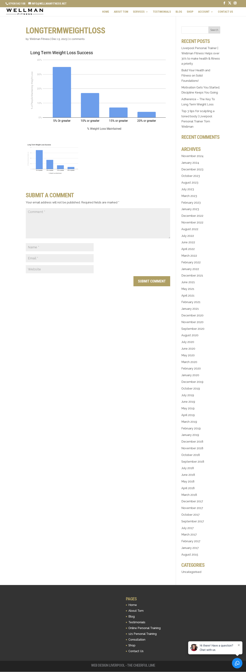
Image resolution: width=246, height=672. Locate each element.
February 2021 (190, 302)
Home (105, 11)
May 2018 (187, 481)
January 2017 (190, 548)
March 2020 (189, 362)
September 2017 (192, 521)
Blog (179, 11)
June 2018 (188, 475)
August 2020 (189, 335)
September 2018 (192, 461)
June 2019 (188, 401)
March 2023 (189, 196)
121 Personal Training (142, 634)
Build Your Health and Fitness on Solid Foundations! (195, 75)
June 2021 (188, 282)
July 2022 (187, 236)
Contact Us (225, 11)
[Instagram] (235, 4)
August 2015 (189, 554)
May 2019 (187, 408)
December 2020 (192, 315)
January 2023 (190, 209)
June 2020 (188, 348)
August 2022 (189, 229)
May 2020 (188, 355)
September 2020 (192, 328)
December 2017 (192, 501)
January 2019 (190, 435)
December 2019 (192, 382)
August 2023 (189, 182)
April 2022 (188, 249)
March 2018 (189, 495)
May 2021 (187, 289)
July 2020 (187, 342)
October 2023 (190, 176)
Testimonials (162, 11)
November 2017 (192, 508)
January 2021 (190, 308)
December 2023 (192, 169)
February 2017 (190, 541)
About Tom (121, 11)
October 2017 (190, 514)
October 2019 (190, 388)
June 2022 (188, 242)
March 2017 (189, 534)
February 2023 (191, 202)
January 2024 (190, 162)
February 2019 (191, 428)
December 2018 (192, 441)
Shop (190, 11)
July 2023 (187, 189)
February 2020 (191, 368)
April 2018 (188, 488)
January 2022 (190, 269)
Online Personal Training (144, 628)
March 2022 (189, 255)
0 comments (77, 39)
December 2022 (192, 216)
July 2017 (187, 528)
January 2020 (190, 375)
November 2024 (192, 156)
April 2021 (187, 295)
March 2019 (189, 421)
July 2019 (187, 395)
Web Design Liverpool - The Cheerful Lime (123, 665)
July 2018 (187, 468)
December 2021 (192, 275)
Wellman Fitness (40, 39)
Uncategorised (191, 572)
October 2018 (190, 455)
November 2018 (192, 448)
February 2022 (191, 262)
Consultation (136, 639)
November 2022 (192, 222)
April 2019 (188, 415)
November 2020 (192, 322)
